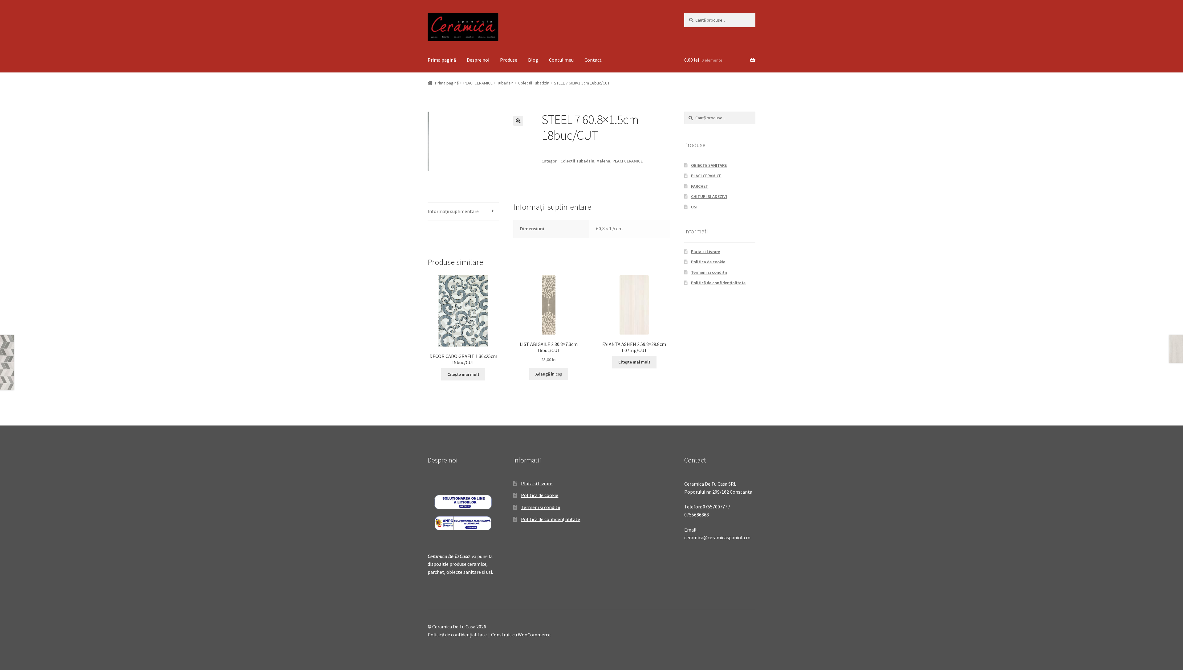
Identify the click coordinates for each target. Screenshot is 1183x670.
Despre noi (478, 60)
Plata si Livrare (705, 251)
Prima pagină (442, 60)
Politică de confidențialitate (718, 283)
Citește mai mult (463, 374)
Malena (603, 161)
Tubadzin (505, 83)
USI (694, 207)
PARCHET (699, 186)
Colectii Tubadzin (533, 83)
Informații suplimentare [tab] (453, 211)
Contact (593, 60)
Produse (508, 60)
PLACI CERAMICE (478, 83)
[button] (518, 121)
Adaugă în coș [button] (548, 374)
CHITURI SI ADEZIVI (709, 196)
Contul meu (561, 60)
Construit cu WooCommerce (521, 634)
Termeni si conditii (709, 272)
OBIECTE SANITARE (709, 165)
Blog (533, 60)
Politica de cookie (708, 262)
